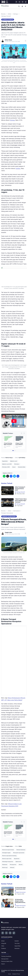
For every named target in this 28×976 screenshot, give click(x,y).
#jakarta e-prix (13, 461)
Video (2, 946)
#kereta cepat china (6, 858)
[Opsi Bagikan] (25, 41)
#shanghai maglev (6, 852)
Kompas (12, 120)
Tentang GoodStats (6, 956)
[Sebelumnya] (22, 433)
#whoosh (12, 867)
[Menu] (25, 6)
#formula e (16, 464)
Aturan (9, 974)
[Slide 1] (13, 450)
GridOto (18, 168)
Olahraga (15, 14)
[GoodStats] (5, 6)
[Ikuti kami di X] (19, 2)
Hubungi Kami (4, 958)
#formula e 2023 (6, 467)
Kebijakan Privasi (16, 974)
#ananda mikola (21, 467)
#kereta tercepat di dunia (8, 849)
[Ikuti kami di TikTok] (26, 2)
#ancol (13, 467)
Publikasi (3, 948)
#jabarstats (18, 861)
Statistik (17, 941)
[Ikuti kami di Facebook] (16, 2)
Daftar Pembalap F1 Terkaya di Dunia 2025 (20, 488)
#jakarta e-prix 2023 (7, 464)
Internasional (16, 510)
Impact (3, 963)
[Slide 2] (14, 450)
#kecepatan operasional (18, 852)
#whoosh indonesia (20, 849)
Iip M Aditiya (22, 457)
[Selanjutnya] (24, 433)
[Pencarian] (19, 6)
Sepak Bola (17, 946)
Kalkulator (17, 948)
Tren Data (17, 943)
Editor (20, 846)
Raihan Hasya (9, 457)
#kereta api (4, 867)
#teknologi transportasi (7, 861)
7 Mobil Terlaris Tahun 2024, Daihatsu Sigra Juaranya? (21, 500)
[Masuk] (22, 6)
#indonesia (4, 864)
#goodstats (5, 461)
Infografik (3, 943)
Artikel (9, 14)
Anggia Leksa (9, 846)
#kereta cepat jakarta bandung (9, 855)
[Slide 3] (15, 450)
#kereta (20, 864)
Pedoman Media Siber (6, 961)
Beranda (3, 14)
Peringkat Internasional (7, 513)
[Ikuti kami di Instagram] (22, 2)
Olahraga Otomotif (6, 16)
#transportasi (13, 864)
